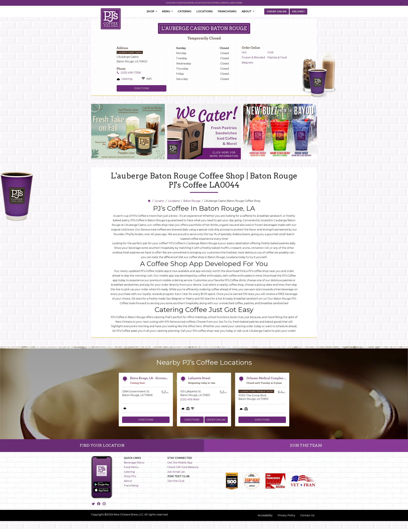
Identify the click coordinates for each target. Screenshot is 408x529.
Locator (159, 200)
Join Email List (176, 471)
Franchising (227, 11)
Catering (184, 11)
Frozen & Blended (253, 57)
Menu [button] (166, 11)
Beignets (247, 62)
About (128, 480)
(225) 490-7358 (131, 72)
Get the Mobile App (179, 462)
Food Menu (131, 467)
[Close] (401, 3)
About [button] (247, 11)
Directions (141, 88)
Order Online (216, 419)
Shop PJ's (130, 476)
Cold (270, 52)
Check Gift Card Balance (182, 467)
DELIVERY (298, 11)
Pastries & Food (277, 57)
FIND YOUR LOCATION (102, 445)
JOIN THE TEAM (306, 445)
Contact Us (307, 515)
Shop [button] (151, 11)
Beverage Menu (134, 462)
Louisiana (174, 200)
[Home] (150, 200)
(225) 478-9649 (189, 399)
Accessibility (265, 515)
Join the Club (175, 480)
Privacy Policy (286, 515)
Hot (244, 52)
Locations (205, 11)
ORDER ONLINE (276, 11)
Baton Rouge (191, 200)
